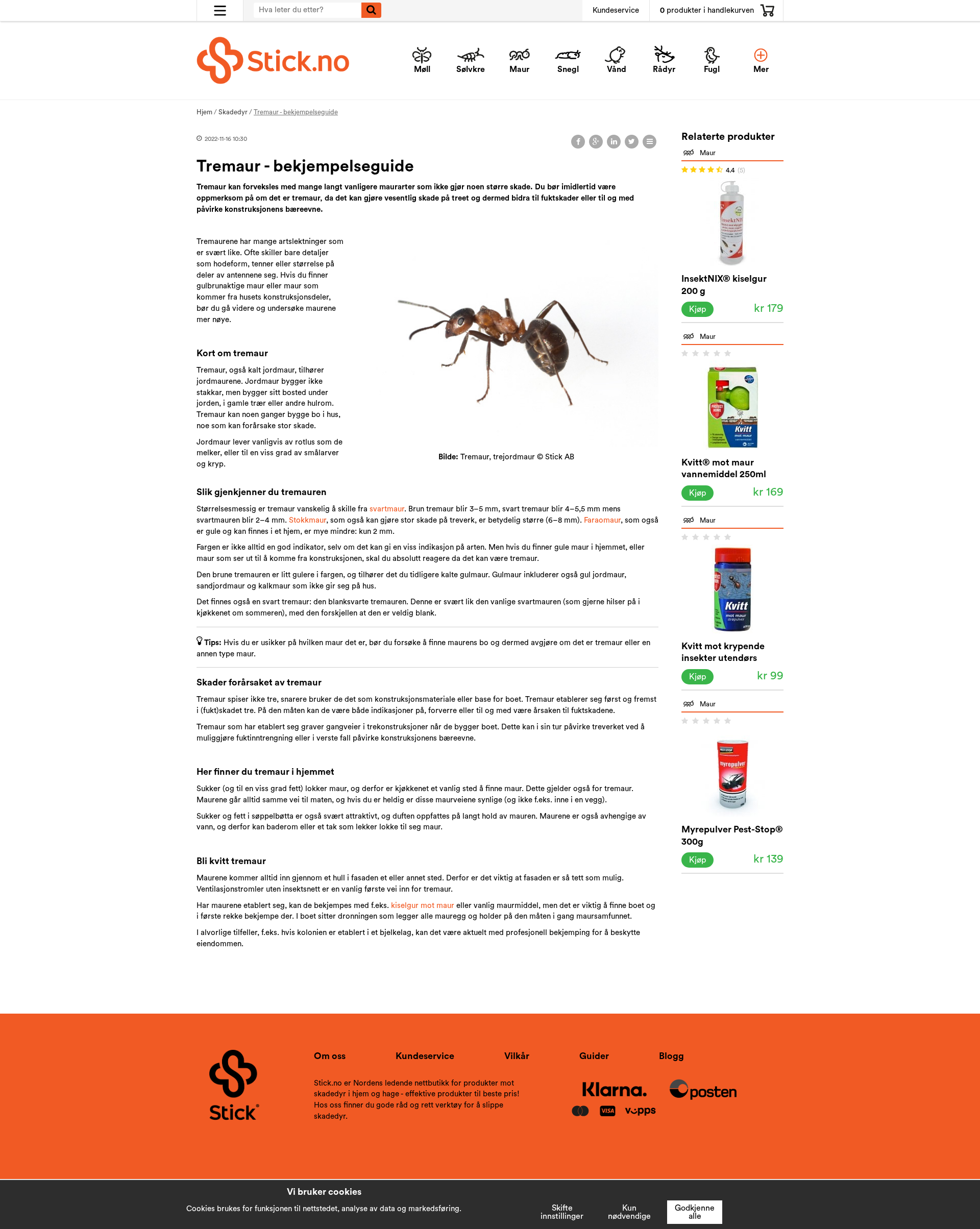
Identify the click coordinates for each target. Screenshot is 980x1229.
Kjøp (697, 309)
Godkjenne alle (695, 1212)
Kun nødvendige (629, 1212)
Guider (594, 1056)
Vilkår (516, 1056)
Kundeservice (616, 10)
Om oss (330, 1056)
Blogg (671, 1056)
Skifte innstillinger (562, 1212)
